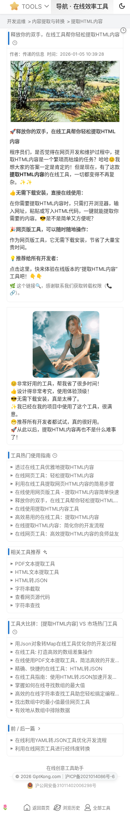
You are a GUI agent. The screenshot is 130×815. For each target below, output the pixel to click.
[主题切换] (122, 6)
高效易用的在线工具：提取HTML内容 (57, 517)
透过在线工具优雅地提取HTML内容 (54, 467)
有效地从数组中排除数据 (42, 710)
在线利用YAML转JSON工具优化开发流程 (61, 740)
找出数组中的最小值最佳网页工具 (52, 702)
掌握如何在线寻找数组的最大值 (50, 685)
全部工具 (101, 807)
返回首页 (41, 807)
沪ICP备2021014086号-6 (90, 776)
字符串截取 (27, 589)
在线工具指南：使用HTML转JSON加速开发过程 (67, 677)
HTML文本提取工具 (37, 572)
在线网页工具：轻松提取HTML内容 (54, 475)
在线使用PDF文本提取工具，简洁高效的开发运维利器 (67, 660)
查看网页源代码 (32, 597)
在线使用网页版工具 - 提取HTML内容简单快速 (67, 492)
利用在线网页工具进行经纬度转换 (52, 748)
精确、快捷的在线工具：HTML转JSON (58, 668)
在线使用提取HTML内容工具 (47, 509)
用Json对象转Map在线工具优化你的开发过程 (65, 643)
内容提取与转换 (48, 21)
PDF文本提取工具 (35, 564)
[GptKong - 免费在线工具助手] (16, 8)
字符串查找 (27, 605)
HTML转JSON (31, 580)
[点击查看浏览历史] (123, 30)
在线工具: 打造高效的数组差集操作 (54, 652)
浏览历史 (71, 807)
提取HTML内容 (87, 21)
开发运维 (16, 21)
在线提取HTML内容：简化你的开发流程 (59, 525)
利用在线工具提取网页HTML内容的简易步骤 (64, 484)
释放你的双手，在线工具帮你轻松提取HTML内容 (67, 500)
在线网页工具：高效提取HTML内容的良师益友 (67, 534)
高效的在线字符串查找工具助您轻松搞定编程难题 (67, 693)
